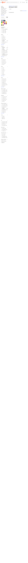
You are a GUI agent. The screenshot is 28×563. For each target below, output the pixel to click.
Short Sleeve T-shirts (3, 8)
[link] (4, 2)
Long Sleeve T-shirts (3, 12)
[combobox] (13, 2)
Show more (2, 15)
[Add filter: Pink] (3, 23)
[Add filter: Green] (1, 22)
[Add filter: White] (6, 20)
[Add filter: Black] (4, 20)
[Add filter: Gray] (1, 20)
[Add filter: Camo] (1, 25)
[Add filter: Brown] (6, 23)
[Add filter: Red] (3, 22)
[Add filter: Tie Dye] (3, 25)
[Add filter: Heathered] (4, 22)
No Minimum (2, 17)
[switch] (7, 17)
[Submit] (7, 2)
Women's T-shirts (3, 13)
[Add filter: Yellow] (1, 23)
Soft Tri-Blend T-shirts (4, 10)
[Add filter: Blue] (3, 20)
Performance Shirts (3, 11)
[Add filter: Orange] (6, 22)
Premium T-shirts (3, 9)
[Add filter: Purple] (4, 23)
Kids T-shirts (2, 14)
